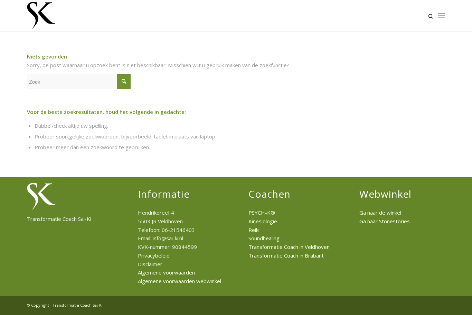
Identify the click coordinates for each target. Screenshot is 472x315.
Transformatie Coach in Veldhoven (289, 246)
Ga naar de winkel (380, 212)
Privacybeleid (154, 255)
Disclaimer (150, 264)
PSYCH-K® (261, 212)
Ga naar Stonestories (384, 221)
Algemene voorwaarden (166, 272)
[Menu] (441, 15)
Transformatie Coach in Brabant (286, 255)
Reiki (253, 229)
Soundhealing (264, 238)
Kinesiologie (262, 221)
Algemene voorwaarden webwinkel (179, 281)
